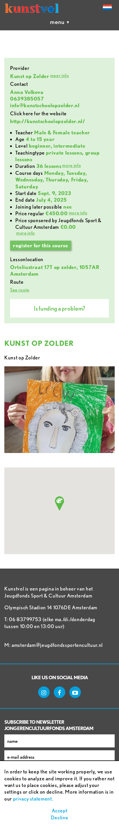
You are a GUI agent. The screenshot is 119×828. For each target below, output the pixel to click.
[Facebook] (59, 692)
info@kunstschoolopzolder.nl (45, 105)
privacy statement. (33, 799)
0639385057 (27, 99)
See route (19, 290)
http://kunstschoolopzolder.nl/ (47, 121)
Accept (60, 810)
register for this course (40, 245)
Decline (59, 817)
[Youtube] (75, 692)
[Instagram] (44, 692)
